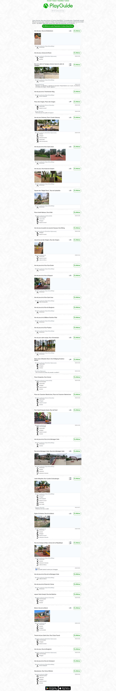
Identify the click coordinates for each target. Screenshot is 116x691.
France (55, 0)
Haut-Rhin (61, 0)
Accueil (49, 0)
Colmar (67, 0)
